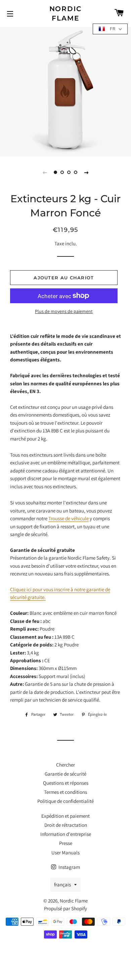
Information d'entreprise (65, 834)
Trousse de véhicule (68, 518)
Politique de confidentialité (65, 801)
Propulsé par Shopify (65, 908)
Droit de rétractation (65, 825)
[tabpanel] (65, 90)
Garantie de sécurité (65, 774)
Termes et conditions (65, 792)
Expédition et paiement (65, 816)
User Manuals (65, 852)
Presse (65, 843)
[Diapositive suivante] (86, 172)
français (62, 884)
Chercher (65, 765)
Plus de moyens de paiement (64, 311)
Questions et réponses (65, 783)
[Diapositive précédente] (44, 172)
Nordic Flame (65, 13)
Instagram (68, 867)
